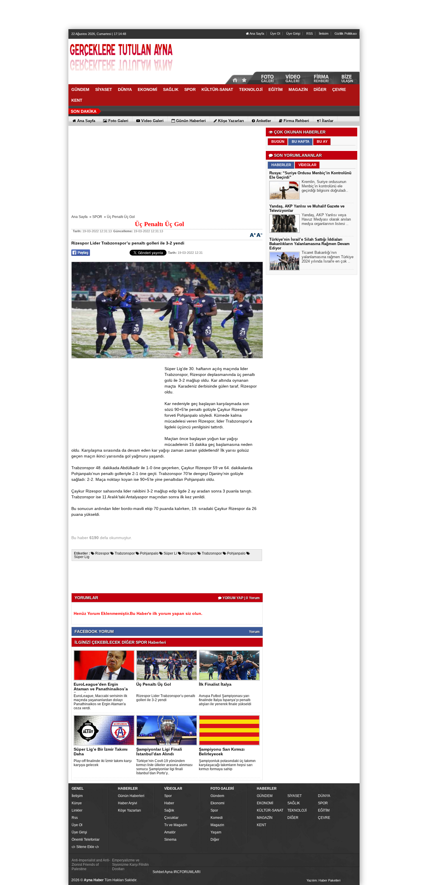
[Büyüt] (253, 234)
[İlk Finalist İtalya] (230, 665)
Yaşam (216, 832)
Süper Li (170, 553)
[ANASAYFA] (132, 59)
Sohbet (158, 872)
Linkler (77, 810)
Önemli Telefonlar (86, 840)
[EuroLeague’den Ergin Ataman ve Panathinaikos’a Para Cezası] (105, 665)
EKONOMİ (265, 803)
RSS (309, 33)
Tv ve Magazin (175, 825)
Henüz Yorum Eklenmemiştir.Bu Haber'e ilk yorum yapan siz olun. (138, 613)
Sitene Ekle (85, 847)
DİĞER (292, 818)
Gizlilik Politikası (346, 33)
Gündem (217, 796)
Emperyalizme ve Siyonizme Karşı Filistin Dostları (130, 864)
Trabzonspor (125, 553)
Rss (75, 818)
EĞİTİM (324, 810)
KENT (261, 825)
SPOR (97, 217)
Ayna (169, 872)
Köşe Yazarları (129, 810)
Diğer (215, 840)
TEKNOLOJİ (297, 810)
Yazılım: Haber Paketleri (323, 880)
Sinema (170, 840)
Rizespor (102, 553)
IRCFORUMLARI (187, 872)
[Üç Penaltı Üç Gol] (167, 665)
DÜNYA (324, 796)
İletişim (77, 796)
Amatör (170, 832)
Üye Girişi (293, 33)
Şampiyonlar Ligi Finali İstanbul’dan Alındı (159, 751)
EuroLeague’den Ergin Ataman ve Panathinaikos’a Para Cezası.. (101, 689)
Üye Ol (275, 33)
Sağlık (169, 810)
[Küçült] (259, 234)
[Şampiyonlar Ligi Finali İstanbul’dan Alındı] (167, 730)
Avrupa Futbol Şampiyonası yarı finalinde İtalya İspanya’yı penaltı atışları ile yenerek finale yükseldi (225, 700)
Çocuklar (171, 818)
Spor (168, 796)
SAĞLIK (293, 803)
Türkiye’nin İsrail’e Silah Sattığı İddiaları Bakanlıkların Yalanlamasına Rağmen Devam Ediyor (309, 243)
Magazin (217, 825)
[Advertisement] (214, 14)
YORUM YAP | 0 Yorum (241, 598)
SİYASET (294, 796)
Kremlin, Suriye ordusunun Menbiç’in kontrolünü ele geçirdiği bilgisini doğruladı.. (325, 186)
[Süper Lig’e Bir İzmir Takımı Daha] (105, 730)
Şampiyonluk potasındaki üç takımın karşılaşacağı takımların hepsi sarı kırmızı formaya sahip (227, 765)
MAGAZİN (265, 818)
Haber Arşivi (127, 803)
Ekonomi (217, 803)
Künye (77, 803)
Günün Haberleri (131, 796)
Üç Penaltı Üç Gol (121, 217)
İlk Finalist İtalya (215, 684)
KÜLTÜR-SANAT (270, 810)
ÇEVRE (324, 818)
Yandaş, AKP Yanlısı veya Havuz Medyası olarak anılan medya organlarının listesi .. (326, 219)
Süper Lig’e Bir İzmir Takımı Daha (101, 751)
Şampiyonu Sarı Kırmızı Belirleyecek (222, 751)
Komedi (217, 818)
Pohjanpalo (149, 553)
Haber (169, 803)
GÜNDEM (265, 796)
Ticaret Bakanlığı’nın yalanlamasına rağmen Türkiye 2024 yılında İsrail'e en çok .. (327, 256)
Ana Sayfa (256, 33)
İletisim (323, 33)
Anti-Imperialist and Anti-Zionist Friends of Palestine (91, 864)
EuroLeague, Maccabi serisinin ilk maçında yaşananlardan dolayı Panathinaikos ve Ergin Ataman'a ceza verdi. (100, 702)
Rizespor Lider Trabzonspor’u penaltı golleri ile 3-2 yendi (165, 698)
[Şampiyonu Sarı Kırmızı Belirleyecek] (230, 730)
